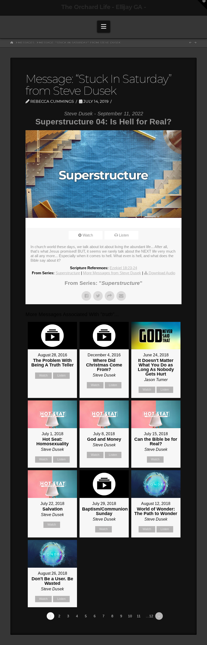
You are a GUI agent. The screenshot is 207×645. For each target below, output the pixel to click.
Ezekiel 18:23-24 (123, 268)
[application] (103, 223)
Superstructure (68, 273)
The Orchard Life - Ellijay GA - (103, 7)
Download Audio (162, 273)
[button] (103, 26)
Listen (124, 235)
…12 (149, 616)
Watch (88, 235)
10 (130, 616)
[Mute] (161, 223)
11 (139, 616)
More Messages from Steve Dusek (112, 273)
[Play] (32, 223)
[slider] (96, 223)
